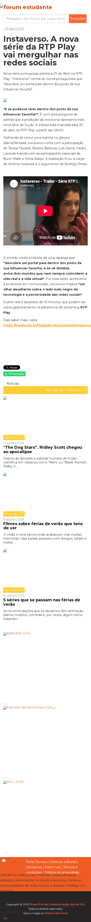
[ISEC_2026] (45, 815)
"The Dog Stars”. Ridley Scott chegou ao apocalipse (42, 449)
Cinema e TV (76, 390)
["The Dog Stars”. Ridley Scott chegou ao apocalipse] (45, 418)
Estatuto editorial (62, 862)
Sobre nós (52, 867)
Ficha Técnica (36, 862)
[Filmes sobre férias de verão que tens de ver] (45, 495)
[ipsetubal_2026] (45, 667)
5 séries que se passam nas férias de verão (41, 602)
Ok (5, 918)
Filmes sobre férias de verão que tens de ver (43, 526)
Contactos (34, 867)
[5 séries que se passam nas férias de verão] (45, 571)
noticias (12, 383)
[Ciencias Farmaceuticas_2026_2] (45, 741)
